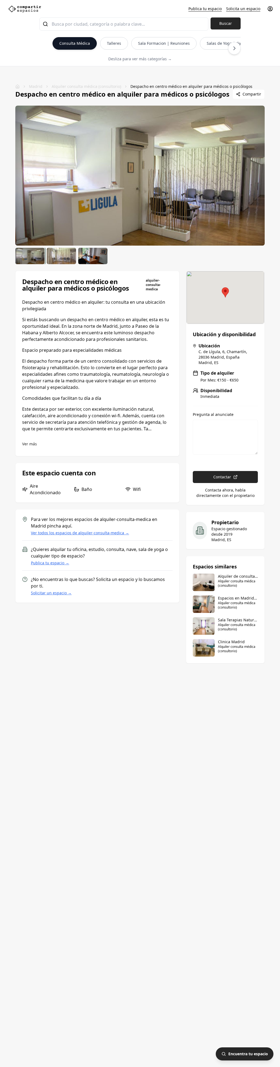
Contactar (222, 476)
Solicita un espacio (243, 8)
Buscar (225, 23)
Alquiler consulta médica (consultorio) (86, 86)
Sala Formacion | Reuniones (164, 43)
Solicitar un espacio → (51, 592)
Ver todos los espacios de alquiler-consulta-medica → (80, 532)
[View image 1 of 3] (30, 256)
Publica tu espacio (205, 8)
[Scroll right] (234, 48)
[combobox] (123, 24)
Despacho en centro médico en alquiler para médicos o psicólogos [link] (191, 86)
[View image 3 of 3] (92, 256)
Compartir (252, 94)
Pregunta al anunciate (213, 414)
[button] (225, 292)
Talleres (114, 43)
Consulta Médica (74, 43)
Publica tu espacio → (50, 562)
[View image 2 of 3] (61, 256)
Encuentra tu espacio (248, 1053)
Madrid (35, 86)
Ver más (29, 443)
